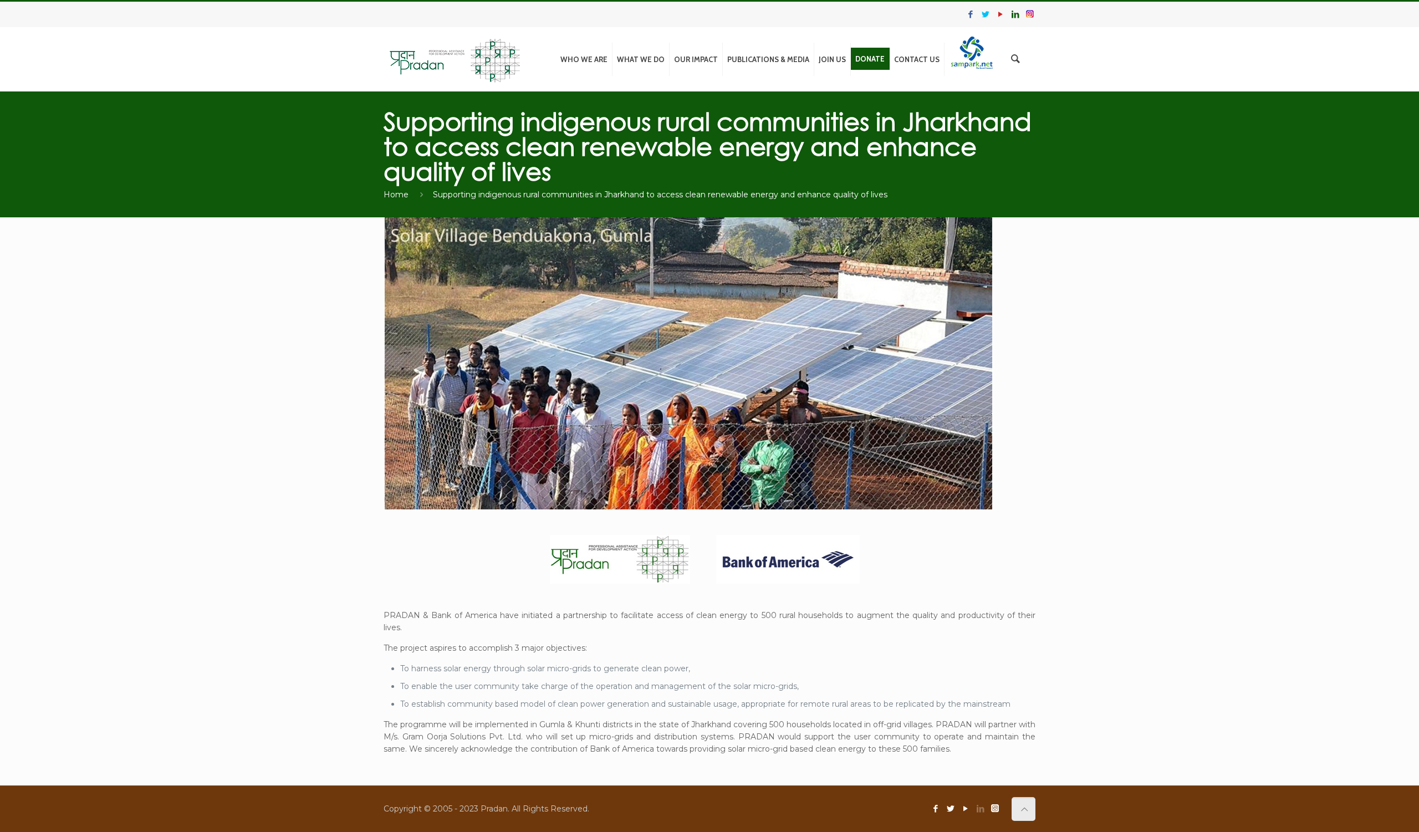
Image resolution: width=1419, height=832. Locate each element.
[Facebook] (970, 14)
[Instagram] (1029, 14)
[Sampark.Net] (972, 56)
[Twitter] (985, 14)
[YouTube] (1000, 14)
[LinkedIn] (1015, 14)
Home (396, 195)
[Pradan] (455, 59)
